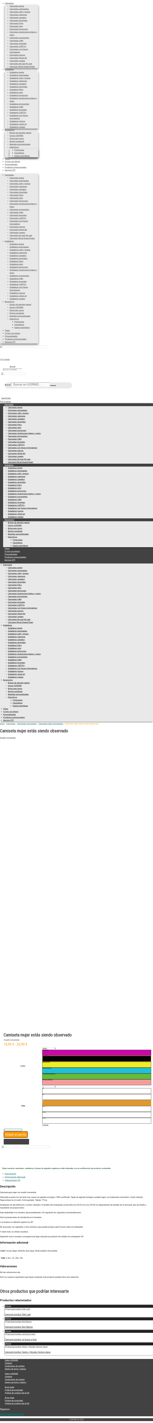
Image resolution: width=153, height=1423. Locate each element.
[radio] (96, 1053)
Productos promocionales (15, 167)
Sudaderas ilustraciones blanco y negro (24, 494)
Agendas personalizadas (20, 144)
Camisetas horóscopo (19, 29)
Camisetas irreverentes (19, 38)
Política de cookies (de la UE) (17, 1393)
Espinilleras (19, 153)
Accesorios (9, 130)
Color (22, 1066)
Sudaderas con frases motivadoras (22, 508)
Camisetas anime (17, 6)
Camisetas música (17, 55)
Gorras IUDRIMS (16, 136)
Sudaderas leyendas (18, 110)
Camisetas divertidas (18, 20)
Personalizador (11, 164)
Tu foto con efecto (12, 161)
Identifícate (6, 398)
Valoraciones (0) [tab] (12, 1180)
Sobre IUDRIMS (11, 1360)
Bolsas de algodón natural (20, 133)
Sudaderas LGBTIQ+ (18, 113)
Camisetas (9, 3)
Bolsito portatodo (17, 141)
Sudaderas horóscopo (19, 95)
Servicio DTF (10, 170)
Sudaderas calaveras (18, 81)
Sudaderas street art (18, 124)
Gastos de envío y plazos (15, 1369)
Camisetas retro (16, 26)
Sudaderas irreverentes (19, 104)
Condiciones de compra (15, 1366)
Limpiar (45, 1125)
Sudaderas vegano (17, 127)
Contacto (8, 1363)
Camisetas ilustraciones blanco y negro (24, 433)
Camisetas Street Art (18, 58)
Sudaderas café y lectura (20, 78)
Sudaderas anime (17, 72)
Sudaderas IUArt (16, 107)
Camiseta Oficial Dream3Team (22, 66)
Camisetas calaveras (18, 15)
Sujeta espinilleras (22, 156)
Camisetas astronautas (19, 9)
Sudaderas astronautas (19, 75)
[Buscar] (53, 385)
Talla (23, 1106)
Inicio (2, 724)
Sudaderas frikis (16, 90)
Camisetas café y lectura (20, 12)
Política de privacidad (14, 1390)
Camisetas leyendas (18, 43)
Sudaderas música (17, 121)
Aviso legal (9, 1387)
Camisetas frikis (16, 23)
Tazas (7, 159)
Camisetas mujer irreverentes (50, 724)
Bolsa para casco (17, 138)
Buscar (12, 367)
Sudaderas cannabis (18, 84)
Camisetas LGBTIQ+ (18, 46)
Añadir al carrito (15, 1134)
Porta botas (19, 150)
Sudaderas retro (16, 92)
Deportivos (14, 147)
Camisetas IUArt (16, 41)
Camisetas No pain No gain (21, 64)
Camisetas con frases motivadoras (22, 448)
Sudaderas (9, 69)
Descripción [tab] (10, 1174)
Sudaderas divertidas (18, 87)
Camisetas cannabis (18, 18)
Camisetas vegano (17, 61)
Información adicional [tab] (15, 1177)
